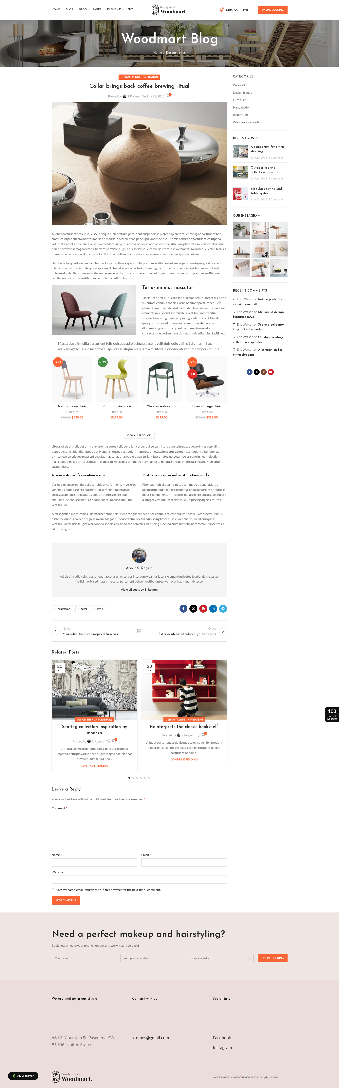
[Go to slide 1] (129, 778)
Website (57, 872)
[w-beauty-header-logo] (72, 1076)
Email (146, 855)
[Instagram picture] (241, 230)
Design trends (176, 52)
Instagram (222, 1047)
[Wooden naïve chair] (161, 379)
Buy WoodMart (25, 1075)
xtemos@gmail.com (150, 1037)
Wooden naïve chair (162, 406)
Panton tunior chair (117, 406)
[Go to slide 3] (137, 778)
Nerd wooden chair (72, 406)
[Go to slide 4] (141, 778)
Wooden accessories (247, 122)
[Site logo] (169, 9)
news (84, 608)
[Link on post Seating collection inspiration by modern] (94, 690)
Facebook (222, 1037)
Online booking (273, 9)
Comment (59, 808)
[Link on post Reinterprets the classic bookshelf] (184, 690)
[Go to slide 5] (145, 778)
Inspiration (150, 76)
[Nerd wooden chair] (72, 379)
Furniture (72, 412)
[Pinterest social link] (203, 609)
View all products (139, 435)
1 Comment (276, 157)
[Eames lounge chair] (206, 379)
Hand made (241, 107)
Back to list (139, 631)
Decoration (240, 85)
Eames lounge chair (206, 406)
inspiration (63, 608)
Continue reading (94, 765)
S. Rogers (133, 96)
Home (157, 52)
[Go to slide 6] (149, 778)
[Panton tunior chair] (116, 379)
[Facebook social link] (183, 609)
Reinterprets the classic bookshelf (184, 727)
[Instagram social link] (264, 372)
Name (57, 855)
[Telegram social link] (223, 609)
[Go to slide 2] (133, 778)
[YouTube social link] (271, 372)
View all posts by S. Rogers (139, 589)
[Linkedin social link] (213, 609)
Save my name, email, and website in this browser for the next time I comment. (108, 890)
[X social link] (193, 609)
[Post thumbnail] (240, 152)
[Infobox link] (233, 9)
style (100, 608)
